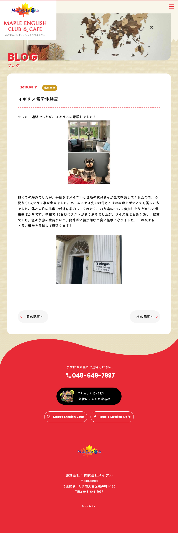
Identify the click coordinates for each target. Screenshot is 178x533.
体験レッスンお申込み (94, 399)
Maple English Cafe (115, 417)
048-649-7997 (93, 376)
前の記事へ (35, 316)
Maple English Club (68, 417)
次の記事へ (145, 316)
